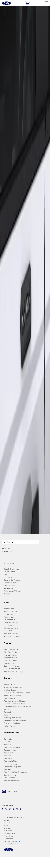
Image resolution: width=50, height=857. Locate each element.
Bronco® (6, 548)
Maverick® (7, 551)
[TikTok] (20, 809)
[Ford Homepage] (8, 851)
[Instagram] (14, 809)
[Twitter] (6, 809)
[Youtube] (10, 809)
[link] (6, 820)
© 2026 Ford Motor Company (13, 817)
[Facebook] (3, 809)
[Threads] (17, 809)
